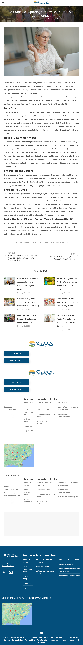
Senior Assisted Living (27, 492)
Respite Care (28, 431)
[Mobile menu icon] (3, 3)
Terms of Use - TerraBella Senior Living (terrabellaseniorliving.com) (51, 640)
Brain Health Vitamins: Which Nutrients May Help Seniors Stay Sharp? (67, 302)
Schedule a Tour (10, 409)
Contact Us (8, 407)
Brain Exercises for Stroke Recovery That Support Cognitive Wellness (27, 319)
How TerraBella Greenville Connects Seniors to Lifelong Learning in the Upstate (27, 283)
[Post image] (9, 281)
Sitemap (41, 643)
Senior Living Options (28, 403)
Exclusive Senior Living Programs (45, 403)
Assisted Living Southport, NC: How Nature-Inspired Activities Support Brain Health (67, 283)
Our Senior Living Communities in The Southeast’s (48, 637)
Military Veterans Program (68, 497)
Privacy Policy (17, 640)
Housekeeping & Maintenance (68, 408)
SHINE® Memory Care (28, 500)
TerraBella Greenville (46, 242)
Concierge (66, 402)
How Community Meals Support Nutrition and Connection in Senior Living (28, 302)
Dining (43, 409)
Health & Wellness (44, 502)
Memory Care (28, 426)
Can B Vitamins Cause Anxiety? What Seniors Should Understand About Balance (67, 320)
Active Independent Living (28, 411)
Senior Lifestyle (30, 242)
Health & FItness (44, 422)
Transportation (64, 415)
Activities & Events (46, 415)
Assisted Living (27, 420)
